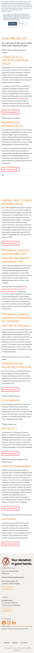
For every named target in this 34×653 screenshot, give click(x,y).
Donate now (7, 588)
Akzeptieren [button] (13, 23)
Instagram (19, 626)
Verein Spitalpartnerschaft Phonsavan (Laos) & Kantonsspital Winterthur (14, 289)
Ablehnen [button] (22, 23)
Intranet (24, 643)
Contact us (6, 610)
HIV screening (20, 98)
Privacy (15, 643)
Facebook (12, 626)
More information (9, 112)
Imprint (7, 643)
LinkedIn (26, 626)
